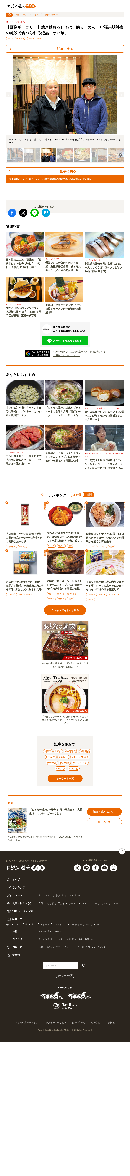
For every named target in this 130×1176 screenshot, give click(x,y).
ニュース (17, 895)
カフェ (104, 903)
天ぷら (61, 903)
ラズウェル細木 (66, 939)
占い (8, 924)
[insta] (113, 867)
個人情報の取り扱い (56, 1022)
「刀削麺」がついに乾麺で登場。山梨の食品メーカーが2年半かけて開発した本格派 (25, 537)
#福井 (30, 38)
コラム (36, 15)
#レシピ (73, 768)
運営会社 (95, 1022)
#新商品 (22, 547)
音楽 (34, 924)
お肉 (41, 947)
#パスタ (60, 768)
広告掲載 (110, 1022)
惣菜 (58, 947)
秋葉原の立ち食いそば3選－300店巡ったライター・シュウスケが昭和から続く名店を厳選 (105, 537)
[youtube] (104, 867)
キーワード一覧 (65, 975)
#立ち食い (101, 547)
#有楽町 (90, 599)
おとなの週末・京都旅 (50, 931)
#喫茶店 (51, 599)
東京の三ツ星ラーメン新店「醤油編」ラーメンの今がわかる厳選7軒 (63, 309)
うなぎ (50, 903)
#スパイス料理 (80, 757)
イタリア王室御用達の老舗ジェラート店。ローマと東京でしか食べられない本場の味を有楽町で (105, 585)
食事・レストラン (22, 903)
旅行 (14, 931)
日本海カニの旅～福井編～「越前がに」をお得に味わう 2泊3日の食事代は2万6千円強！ (24, 263)
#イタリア (91, 594)
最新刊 (16, 955)
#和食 (58, 751)
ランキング (18, 887)
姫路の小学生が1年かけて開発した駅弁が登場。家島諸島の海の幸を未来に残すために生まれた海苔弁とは (25, 585)
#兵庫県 (10, 594)
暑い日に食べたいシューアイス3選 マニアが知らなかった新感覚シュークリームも (104, 415)
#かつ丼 (51, 546)
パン (84, 903)
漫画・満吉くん (85, 939)
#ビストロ (52, 594)
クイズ (18, 924)
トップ (16, 879)
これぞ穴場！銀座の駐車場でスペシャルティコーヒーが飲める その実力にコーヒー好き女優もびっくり (104, 464)
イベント (69, 895)
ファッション (60, 924)
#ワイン (63, 594)
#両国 (72, 594)
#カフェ (102, 594)
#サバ (9, 38)
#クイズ (50, 757)
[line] (86, 867)
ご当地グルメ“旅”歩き (14, 452)
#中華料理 (11, 547)
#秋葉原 (90, 547)
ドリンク (101, 947)
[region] (65, 108)
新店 (58, 895)
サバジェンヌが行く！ (17, 22)
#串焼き (51, 762)
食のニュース (45, 895)
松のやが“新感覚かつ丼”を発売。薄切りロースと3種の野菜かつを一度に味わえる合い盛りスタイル (65, 537)
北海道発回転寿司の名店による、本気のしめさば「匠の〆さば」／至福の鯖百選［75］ (104, 267)
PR (79, 895)
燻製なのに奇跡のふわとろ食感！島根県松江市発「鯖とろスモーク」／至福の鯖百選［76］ (63, 266)
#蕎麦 (39, 38)
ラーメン (73, 903)
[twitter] (77, 867)
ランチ (93, 903)
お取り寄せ (18, 947)
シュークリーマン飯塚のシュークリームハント (103, 408)
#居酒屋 (64, 762)
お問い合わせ (78, 1022)
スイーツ (116, 903)
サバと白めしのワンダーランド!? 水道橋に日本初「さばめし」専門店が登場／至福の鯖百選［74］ (25, 312)
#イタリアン (80, 762)
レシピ (89, 924)
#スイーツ (113, 594)
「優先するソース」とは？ (66, 355)
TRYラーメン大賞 (22, 911)
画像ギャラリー (51, 15)
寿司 (41, 903)
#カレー (63, 757)
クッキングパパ (46, 939)
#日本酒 (61, 599)
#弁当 (19, 594)
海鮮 (49, 947)
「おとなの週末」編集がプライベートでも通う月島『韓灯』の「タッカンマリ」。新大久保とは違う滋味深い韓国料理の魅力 (63, 411)
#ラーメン (20, 38)
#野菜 (70, 546)
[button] (8, 94)
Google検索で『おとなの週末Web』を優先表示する (79, 351)
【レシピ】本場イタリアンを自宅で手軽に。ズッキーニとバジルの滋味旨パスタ (24, 411)
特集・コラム (21, 15)
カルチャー (76, 924)
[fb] (95, 867)
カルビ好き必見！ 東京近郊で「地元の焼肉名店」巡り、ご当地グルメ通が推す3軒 (24, 460)
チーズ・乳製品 (85, 947)
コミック (17, 939)
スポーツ (44, 924)
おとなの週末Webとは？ (28, 1022)
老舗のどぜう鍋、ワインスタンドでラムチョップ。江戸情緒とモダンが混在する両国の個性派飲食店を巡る (63, 457)
